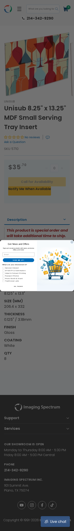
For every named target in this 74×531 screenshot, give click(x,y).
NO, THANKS (18, 286)
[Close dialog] (72, 242)
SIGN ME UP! (18, 260)
